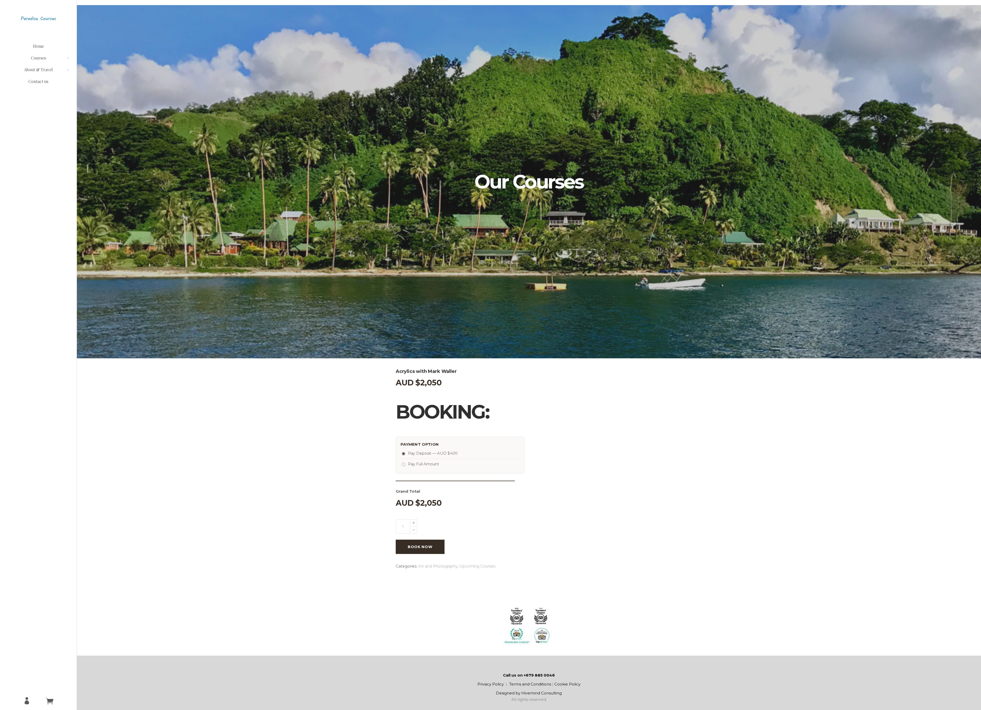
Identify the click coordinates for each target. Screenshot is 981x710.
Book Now (420, 547)
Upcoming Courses (477, 566)
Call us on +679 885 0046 (529, 675)
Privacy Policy (490, 684)
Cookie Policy (567, 684)
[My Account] (26, 701)
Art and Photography (437, 566)
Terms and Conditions (530, 684)
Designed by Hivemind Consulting (529, 693)
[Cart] (49, 701)
